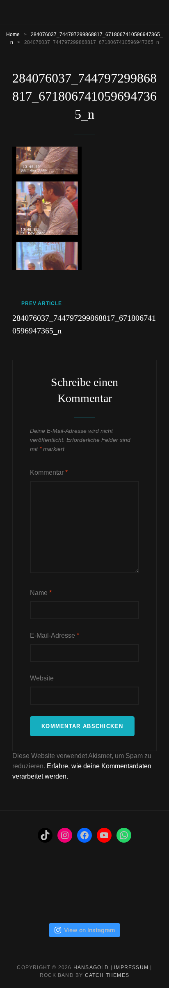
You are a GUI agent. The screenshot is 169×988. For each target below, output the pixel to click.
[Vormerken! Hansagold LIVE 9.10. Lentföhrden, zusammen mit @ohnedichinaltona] (66, 888)
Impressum (131, 967)
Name (41, 592)
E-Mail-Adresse (54, 635)
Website (42, 678)
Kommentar (49, 472)
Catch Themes (107, 975)
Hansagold (91, 967)
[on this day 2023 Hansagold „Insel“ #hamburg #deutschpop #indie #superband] (29, 888)
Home (13, 34)
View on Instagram (89, 929)
